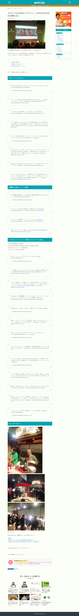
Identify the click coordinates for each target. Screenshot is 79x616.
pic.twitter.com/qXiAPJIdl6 (24, 196)
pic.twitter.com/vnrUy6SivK (16, 299)
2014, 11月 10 (29, 90)
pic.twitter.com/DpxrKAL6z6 (24, 87)
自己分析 (58, 56)
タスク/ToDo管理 (59, 39)
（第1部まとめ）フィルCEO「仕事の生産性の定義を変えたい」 (21, 540)
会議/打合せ (59, 37)
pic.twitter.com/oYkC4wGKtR (35, 101)
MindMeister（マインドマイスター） (36, 562)
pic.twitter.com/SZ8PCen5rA (17, 210)
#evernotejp (15, 87)
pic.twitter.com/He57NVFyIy (17, 257)
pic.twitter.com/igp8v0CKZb (17, 113)
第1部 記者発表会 (15, 62)
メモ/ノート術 (59, 47)
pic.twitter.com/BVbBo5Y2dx (36, 271)
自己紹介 (58, 57)
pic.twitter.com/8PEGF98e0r (29, 285)
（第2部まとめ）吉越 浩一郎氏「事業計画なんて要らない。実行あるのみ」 (24, 541)
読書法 (58, 46)
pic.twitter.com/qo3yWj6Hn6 (17, 412)
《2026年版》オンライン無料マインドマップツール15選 (40, 5)
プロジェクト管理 (60, 38)
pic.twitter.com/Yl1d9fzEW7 (17, 220)
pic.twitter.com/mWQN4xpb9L (40, 229)
